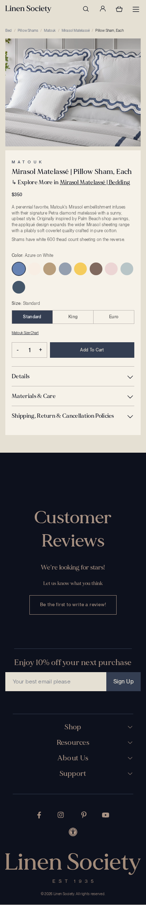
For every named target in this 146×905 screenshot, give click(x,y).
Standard (32, 316)
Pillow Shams (28, 30)
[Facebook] (39, 815)
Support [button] (73, 774)
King (73, 316)
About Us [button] (72, 758)
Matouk (50, 30)
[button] (73, 376)
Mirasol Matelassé (76, 30)
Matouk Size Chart (25, 333)
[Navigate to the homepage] (28, 9)
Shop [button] (73, 727)
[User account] (102, 8)
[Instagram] (60, 814)
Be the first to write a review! (73, 604)
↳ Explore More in (71, 182)
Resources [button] (73, 742)
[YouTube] (105, 815)
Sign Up (123, 681)
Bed (8, 30)
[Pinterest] (84, 814)
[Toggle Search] (86, 8)
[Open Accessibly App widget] (73, 832)
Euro (113, 316)
